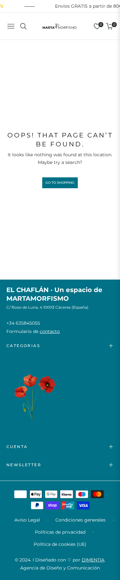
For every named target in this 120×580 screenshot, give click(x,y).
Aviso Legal (27, 520)
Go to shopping (60, 183)
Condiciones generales (80, 520)
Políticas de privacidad (60, 532)
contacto (50, 331)
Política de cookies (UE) (60, 544)
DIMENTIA (93, 560)
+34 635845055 (23, 323)
